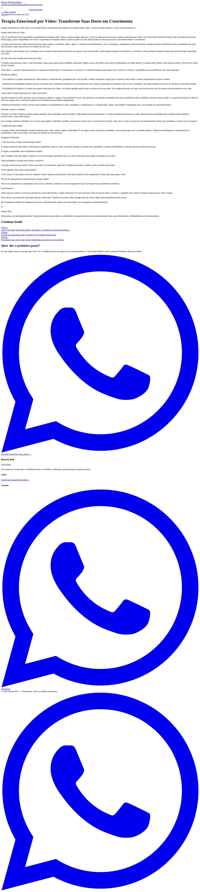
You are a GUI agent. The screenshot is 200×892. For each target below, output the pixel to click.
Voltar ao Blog (8, 12)
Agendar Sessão (36, 5)
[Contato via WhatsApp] (100, 889)
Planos (21, 5)
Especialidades (12, 5)
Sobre (3, 5)
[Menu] (2, 7)
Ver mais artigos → (23, 454)
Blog (26, 5)
